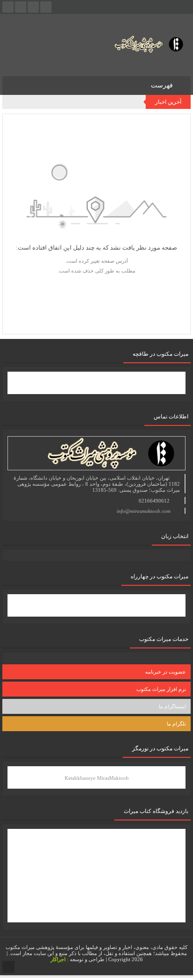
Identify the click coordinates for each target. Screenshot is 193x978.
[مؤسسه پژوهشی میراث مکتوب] (141, 43)
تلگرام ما (176, 723)
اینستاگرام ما (172, 706)
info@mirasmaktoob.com (144, 511)
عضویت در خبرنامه (165, 672)
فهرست (163, 85)
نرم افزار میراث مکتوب (161, 689)
